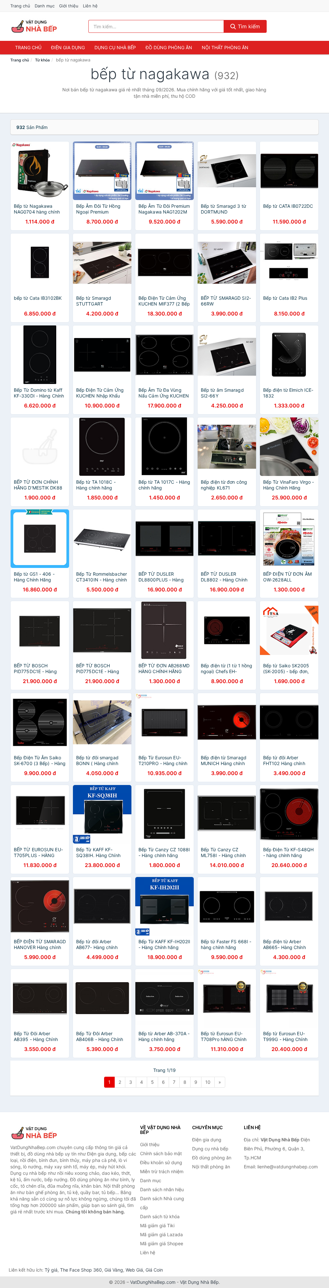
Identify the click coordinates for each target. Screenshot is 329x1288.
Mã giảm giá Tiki (157, 1225)
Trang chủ (20, 5)
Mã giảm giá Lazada (161, 1234)
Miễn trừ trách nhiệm (161, 1171)
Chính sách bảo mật (161, 1153)
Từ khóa (42, 60)
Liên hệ (90, 5)
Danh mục (45, 5)
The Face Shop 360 (81, 1270)
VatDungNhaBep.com (152, 1282)
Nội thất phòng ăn (225, 47)
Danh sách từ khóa (160, 1216)
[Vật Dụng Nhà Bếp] (42, 1133)
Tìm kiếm (248, 26)
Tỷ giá (51, 1270)
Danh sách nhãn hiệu (162, 1189)
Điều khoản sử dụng (161, 1162)
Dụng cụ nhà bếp (115, 47)
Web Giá (134, 1270)
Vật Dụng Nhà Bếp (199, 1282)
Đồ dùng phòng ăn (169, 47)
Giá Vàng (113, 1270)
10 (207, 1082)
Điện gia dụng (68, 47)
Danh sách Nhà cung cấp (162, 1203)
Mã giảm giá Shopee (161, 1243)
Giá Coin (154, 1270)
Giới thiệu (68, 5)
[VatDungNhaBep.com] (35, 26)
